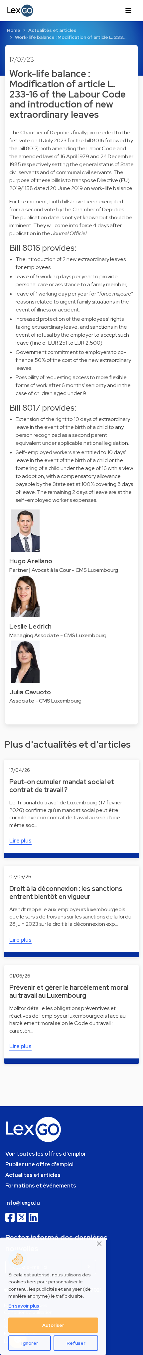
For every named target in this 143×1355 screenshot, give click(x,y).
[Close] (99, 1243)
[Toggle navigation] (128, 10)
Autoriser (53, 1325)
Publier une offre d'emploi (39, 1164)
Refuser (76, 1343)
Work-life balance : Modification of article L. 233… (70, 37)
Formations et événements (40, 1185)
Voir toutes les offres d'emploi (45, 1153)
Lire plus (20, 840)
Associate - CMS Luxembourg (45, 700)
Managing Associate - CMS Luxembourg (57, 635)
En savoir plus (23, 1306)
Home (13, 30)
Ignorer (29, 1343)
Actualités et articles (52, 30)
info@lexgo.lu (22, 1202)
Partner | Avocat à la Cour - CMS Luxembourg (63, 570)
